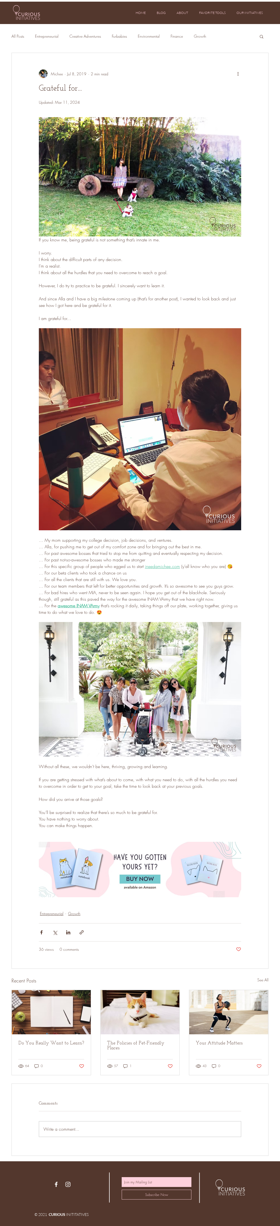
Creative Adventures (85, 36)
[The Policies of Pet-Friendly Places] (140, 1012)
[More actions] (238, 73)
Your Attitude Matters (219, 1043)
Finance (177, 36)
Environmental (149, 36)
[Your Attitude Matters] (228, 1012)
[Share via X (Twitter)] (54, 932)
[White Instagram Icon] (68, 1184)
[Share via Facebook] (41, 932)
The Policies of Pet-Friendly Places (135, 1046)
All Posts (17, 36)
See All (263, 979)
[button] (261, 36)
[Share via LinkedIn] (68, 932)
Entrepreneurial (47, 36)
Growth (200, 36)
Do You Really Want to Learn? (51, 1043)
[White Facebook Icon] (56, 1184)
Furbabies (119, 36)
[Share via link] (81, 932)
